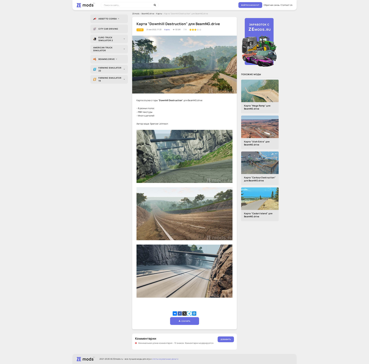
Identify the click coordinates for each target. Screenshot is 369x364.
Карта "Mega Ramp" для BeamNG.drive (257, 107)
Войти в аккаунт (250, 5)
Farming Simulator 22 (109, 69)
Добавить (226, 339)
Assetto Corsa (107, 18)
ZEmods (136, 13)
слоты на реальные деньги (165, 359)
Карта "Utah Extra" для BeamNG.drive (257, 143)
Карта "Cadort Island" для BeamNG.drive (258, 215)
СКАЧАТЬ (185, 321)
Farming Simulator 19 (109, 79)
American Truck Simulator (103, 49)
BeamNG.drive (106, 59)
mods (88, 5)
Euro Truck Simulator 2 (105, 39)
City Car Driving (108, 28)
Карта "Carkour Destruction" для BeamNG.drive (260, 179)
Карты (159, 13)
